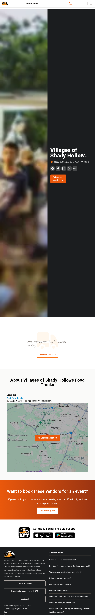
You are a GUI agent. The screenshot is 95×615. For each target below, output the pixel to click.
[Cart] (70, 3)
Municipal (25, 599)
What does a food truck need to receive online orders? (69, 596)
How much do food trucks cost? (60, 584)
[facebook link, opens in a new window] (58, 168)
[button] (47, 437)
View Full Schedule (47, 355)
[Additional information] (52, 168)
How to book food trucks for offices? (62, 560)
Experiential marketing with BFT (24, 591)
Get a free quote (47, 510)
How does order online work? (59, 590)
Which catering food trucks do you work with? (65, 572)
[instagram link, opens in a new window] (63, 168)
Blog (5, 612)
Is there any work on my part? (60, 578)
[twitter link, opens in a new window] (69, 168)
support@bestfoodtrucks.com (39, 401)
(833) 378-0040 (16, 401)
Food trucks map (24, 583)
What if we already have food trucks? (62, 603)
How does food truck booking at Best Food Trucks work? (69, 566)
